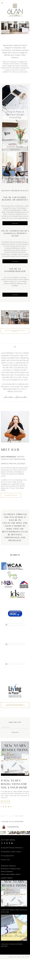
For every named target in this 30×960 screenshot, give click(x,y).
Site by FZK (25, 956)
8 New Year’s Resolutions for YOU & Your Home (14, 784)
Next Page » (19, 816)
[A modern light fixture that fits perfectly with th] (10, 832)
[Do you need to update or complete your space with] (22, 832)
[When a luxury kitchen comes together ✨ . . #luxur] (7, 832)
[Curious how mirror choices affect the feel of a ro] (16, 832)
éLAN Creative (15, 9)
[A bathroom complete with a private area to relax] (25, 832)
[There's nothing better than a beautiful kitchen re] (28, 832)
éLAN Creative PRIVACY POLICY (11, 874)
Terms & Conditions (7, 871)
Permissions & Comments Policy (10, 868)
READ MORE (5, 801)
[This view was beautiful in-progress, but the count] (1, 832)
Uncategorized (6, 777)
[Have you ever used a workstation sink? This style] (19, 832)
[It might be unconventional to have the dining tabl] (13, 832)
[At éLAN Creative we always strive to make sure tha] (4, 832)
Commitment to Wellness (8, 865)
